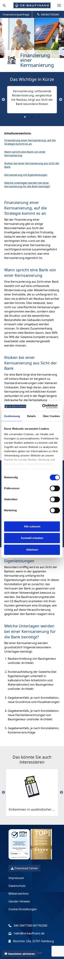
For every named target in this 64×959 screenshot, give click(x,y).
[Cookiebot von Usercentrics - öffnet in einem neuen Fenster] (43, 406)
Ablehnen (32, 549)
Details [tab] (31, 416)
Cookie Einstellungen (23, 909)
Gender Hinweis (19, 901)
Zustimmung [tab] (12, 416)
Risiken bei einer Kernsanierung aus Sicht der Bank (31, 164)
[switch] (55, 488)
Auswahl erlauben (32, 537)
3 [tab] (39, 118)
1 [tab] (25, 118)
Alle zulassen (32, 526)
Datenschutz (17, 886)
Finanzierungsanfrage (16, 14)
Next (60, 99)
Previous (3, 99)
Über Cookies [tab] (51, 416)
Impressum (16, 878)
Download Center (26, 868)
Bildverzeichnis (19, 894)
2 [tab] (32, 118)
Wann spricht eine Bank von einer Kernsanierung (25, 153)
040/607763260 (49, 14)
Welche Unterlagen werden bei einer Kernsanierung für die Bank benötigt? (27, 184)
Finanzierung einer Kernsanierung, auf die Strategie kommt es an (30, 141)
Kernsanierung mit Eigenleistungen (25, 174)
